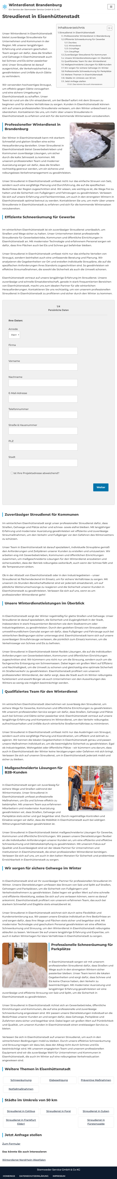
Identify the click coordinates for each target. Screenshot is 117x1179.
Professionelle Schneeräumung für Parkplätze (88, 71)
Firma (12, 345)
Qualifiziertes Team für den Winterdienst (85, 61)
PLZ (11, 441)
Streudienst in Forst (58, 1111)
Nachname (15, 377)
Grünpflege (74, 48)
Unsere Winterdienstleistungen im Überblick (88, 58)
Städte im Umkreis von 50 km (81, 78)
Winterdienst (75, 46)
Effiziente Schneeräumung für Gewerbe (84, 39)
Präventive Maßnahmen (96, 1080)
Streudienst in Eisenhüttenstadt (77, 32)
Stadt (12, 457)
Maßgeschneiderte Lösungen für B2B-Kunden (88, 64)
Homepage (9, 1176)
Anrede (13, 329)
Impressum (59, 1176)
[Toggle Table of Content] (108, 28)
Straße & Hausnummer (23, 425)
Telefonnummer (19, 409)
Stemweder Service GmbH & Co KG (58, 1169)
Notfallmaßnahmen (21, 1089)
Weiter (101, 487)
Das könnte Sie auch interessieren (87, 84)
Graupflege (74, 52)
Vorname (14, 361)
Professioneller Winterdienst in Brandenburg (87, 36)
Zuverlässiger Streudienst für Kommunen (85, 54)
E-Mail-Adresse (18, 393)
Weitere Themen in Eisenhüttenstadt (84, 74)
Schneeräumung (21, 1080)
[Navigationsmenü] (111, 6)
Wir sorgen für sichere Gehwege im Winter (86, 68)
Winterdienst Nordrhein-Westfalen (24, 1159)
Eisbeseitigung (58, 1080)
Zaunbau (72, 43)
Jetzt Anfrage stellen (75, 81)
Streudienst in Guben (96, 1111)
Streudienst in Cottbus (21, 1111)
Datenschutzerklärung (33, 1176)
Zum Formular (11, 1143)
